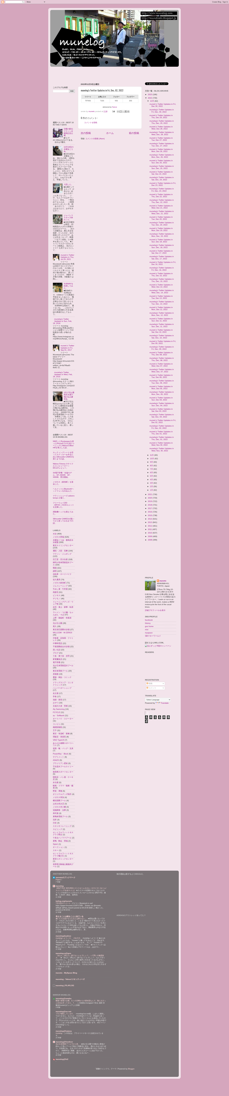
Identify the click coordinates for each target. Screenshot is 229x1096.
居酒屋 (55, 674)
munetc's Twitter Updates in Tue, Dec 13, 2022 (161, 297)
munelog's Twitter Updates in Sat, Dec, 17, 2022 (161, 257)
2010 (150, 533)
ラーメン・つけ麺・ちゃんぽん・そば (63, 613)
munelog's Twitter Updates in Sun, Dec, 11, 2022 (161, 325)
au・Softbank (58, 716)
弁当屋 (55, 783)
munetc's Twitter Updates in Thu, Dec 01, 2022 (161, 433)
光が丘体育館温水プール (63, 666)
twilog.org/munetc (64, 901)
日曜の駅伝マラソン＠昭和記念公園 (68, 132)
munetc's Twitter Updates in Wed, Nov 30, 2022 (161, 444)
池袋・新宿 (57, 700)
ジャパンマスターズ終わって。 (68, 217)
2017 (150, 508)
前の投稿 (134, 133)
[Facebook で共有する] (125, 111)
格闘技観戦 (57, 727)
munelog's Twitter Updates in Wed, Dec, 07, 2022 (161, 370)
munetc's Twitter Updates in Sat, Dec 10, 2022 (161, 331)
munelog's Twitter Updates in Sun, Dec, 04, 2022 (161, 404)
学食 (55, 697)
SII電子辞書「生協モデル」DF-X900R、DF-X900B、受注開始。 (62, 475)
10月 (152, 459)
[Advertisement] (98, 74)
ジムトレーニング (60, 586)
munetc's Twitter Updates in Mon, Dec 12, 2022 (161, 308)
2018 (150, 505)
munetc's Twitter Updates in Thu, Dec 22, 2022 (161, 195)
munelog (60, 886)
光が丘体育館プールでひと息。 (68, 1044)
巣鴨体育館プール (60, 817)
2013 (150, 522)
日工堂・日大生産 (60, 559)
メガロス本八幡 (59, 807)
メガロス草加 (58, 797)
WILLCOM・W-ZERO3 (62, 633)
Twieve (114, 107)
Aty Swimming (59, 709)
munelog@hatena (64, 1031)
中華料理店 (57, 643)
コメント (152, 688)
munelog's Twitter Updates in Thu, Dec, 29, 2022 (161, 122)
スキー (55, 850)
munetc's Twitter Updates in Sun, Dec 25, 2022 (161, 162)
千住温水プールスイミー (63, 767)
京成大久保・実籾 (60, 706)
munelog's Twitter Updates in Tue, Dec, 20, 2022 (161, 224)
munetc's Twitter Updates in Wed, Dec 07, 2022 (161, 365)
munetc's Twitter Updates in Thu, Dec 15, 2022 (161, 275)
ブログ (55, 653)
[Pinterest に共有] (128, 111)
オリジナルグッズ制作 (62, 794)
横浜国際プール (59, 801)
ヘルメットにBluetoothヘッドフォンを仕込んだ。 (63, 490)
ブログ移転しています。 (65, 1014)
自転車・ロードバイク (62, 574)
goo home (149, 626)
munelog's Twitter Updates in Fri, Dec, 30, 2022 (161, 111)
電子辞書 (56, 662)
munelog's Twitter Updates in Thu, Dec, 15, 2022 (161, 280)
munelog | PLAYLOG (65, 986)
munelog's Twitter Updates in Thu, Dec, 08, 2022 (161, 359)
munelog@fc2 (62, 1059)
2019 (150, 501)
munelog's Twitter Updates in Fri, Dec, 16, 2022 (161, 269)
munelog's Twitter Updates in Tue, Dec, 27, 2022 (161, 145)
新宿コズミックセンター (63, 859)
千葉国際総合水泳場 (61, 647)
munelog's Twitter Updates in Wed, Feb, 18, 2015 (62, 374)
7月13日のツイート (63, 903)
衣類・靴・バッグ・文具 (63, 748)
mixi (146, 630)
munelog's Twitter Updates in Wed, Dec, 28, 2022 (161, 133)
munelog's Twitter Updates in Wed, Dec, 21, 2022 (161, 212)
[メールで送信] (118, 111)
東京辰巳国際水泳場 (61, 630)
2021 (150, 494)
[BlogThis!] (120, 111)
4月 (151, 480)
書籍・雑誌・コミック (62, 677)
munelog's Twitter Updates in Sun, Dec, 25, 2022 (161, 167)
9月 (151, 462)
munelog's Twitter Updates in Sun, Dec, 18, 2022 (161, 246)
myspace (149, 633)
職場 (55, 568)
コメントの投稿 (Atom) (95, 139)
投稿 (150, 684)
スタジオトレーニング (62, 826)
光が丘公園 (57, 623)
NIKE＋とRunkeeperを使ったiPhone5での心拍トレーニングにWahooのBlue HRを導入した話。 (64, 444)
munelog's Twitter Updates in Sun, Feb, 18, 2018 (62, 321)
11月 (152, 455)
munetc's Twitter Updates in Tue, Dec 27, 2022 (161, 139)
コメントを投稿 (90, 123)
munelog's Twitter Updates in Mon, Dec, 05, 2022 (161, 393)
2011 (150, 529)
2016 (150, 512)
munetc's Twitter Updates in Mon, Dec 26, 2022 (161, 150)
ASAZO (56, 760)
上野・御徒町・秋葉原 (62, 618)
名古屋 (55, 693)
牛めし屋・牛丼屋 (60, 589)
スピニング (57, 829)
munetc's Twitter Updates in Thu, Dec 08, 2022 (161, 354)
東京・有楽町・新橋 (61, 734)
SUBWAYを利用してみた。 (68, 286)
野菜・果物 (57, 791)
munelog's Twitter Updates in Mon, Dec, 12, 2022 (161, 314)
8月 (151, 466)
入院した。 (68, 184)
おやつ (55, 703)
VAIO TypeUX (58, 740)
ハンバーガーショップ (62, 688)
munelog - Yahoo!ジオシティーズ (70, 979)
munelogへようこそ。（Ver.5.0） (69, 938)
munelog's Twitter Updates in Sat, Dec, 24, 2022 (161, 178)
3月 (151, 483)
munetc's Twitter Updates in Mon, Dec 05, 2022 (161, 387)
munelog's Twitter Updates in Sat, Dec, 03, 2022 (161, 416)
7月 (151, 469)
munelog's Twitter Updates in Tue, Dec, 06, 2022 (161, 382)
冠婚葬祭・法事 (59, 810)
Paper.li (59, 880)
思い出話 (56, 650)
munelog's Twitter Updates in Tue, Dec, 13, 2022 (161, 303)
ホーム (110, 133)
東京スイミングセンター (63, 545)
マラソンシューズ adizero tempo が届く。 (63, 497)
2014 (150, 519)
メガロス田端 (58, 537)
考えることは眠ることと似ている (69, 916)
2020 (150, 498)
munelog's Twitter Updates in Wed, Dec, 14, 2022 (161, 291)
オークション (58, 847)
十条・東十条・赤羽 (61, 656)
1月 (151, 490)
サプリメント (58, 757)
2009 (150, 536)
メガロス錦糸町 (59, 583)
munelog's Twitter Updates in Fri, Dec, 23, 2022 (161, 190)
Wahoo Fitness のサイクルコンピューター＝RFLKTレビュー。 (63, 466)
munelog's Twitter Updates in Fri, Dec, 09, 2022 (161, 348)
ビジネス (56, 595)
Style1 (55, 844)
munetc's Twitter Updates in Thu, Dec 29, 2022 (161, 116)
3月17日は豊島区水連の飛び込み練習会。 (69, 396)
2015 (150, 515)
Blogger (131, 1069)
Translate (165, 703)
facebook (149, 620)
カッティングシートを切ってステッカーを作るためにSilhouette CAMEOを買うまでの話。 (63, 455)
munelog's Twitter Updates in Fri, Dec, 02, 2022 (161, 427)
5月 (151, 476)
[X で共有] (123, 111)
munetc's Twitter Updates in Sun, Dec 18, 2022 (161, 241)
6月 (151, 473)
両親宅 (55, 592)
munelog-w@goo (63, 953)
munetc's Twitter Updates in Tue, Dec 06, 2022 (161, 376)
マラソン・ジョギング (62, 554)
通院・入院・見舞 (60, 551)
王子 (55, 730)
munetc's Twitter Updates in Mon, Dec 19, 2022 (161, 229)
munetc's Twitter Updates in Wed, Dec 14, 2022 (161, 286)
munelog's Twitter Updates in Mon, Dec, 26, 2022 (161, 156)
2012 (150, 526)
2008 (150, 540)
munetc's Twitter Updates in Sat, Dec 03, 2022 (161, 410)
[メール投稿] (113, 111)
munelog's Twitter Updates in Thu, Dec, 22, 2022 (161, 201)
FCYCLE (56, 712)
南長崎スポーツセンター (63, 772)
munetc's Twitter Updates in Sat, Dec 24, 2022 (161, 173)
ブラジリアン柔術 (60, 763)
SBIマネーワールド (153, 636)
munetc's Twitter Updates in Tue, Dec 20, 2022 (161, 218)
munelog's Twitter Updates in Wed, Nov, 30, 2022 (161, 449)
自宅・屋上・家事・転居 (63, 607)
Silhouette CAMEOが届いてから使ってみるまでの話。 (63, 521)
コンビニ (56, 724)
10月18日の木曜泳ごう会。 (69, 149)
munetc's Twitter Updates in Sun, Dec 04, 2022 (161, 399)
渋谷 (55, 823)
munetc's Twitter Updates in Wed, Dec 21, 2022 (161, 207)
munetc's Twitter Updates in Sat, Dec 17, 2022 (161, 252)
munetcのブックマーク (65, 878)
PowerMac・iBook (60, 754)
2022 (150, 98)
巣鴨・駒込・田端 (60, 841)
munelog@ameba (63, 999)
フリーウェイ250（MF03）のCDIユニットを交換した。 (63, 505)
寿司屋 (55, 813)
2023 (150, 95)
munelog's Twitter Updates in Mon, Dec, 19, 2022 (161, 235)
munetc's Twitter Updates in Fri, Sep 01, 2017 (67, 348)
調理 (55, 571)
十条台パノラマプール (62, 838)
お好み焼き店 (58, 804)
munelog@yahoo (63, 936)
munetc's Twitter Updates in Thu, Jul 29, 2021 (67, 257)
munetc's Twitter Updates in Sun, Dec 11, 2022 (161, 320)
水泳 (55, 534)
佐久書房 (56, 580)
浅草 (55, 820)
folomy (148, 623)
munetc (163, 581)
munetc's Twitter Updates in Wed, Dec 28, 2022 (161, 128)
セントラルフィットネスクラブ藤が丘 (63, 855)
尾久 (55, 626)
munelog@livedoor (64, 1042)
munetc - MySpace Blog (66, 973)
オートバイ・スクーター (63, 719)
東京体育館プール (60, 671)
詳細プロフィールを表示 (155, 610)
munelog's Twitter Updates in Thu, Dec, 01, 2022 (161, 438)
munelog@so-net (63, 1012)
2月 (151, 486)
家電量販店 (57, 659)
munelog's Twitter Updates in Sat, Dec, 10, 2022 (161, 337)
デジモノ (56, 599)
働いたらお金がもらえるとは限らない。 (71, 919)
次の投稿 (86, 133)
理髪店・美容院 (59, 737)
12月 (152, 101)
